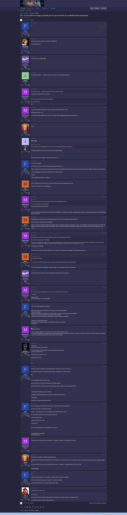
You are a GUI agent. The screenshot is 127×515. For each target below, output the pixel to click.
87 (28, 20)
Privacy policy (95, 513)
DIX (25, 495)
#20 (105, 366)
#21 (105, 403)
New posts (22, 10)
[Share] (104, 23)
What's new (30, 8)
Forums (23, 8)
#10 (105, 181)
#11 (105, 196)
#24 (105, 471)
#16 (105, 287)
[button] (34, 8)
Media (37, 8)
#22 (105, 438)
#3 (105, 56)
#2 (105, 38)
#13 (105, 232)
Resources (45, 8)
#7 (105, 124)
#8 (105, 138)
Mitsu (25, 188)
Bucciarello (25, 46)
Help (100, 513)
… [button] (26, 20)
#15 (105, 270)
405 (25, 146)
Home (103, 513)
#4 (105, 72)
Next (32, 20)
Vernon (25, 132)
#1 (105, 22)
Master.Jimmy (25, 96)
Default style (24, 513)
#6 (105, 107)
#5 (105, 88)
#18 (105, 326)
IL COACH (25, 64)
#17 (105, 303)
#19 (105, 343)
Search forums (29, 10)
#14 (105, 253)
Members (53, 8)
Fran (22, 17)
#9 (105, 161)
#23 (105, 454)
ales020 (25, 80)
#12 (105, 216)
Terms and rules (88, 513)
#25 (105, 487)
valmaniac (25, 351)
